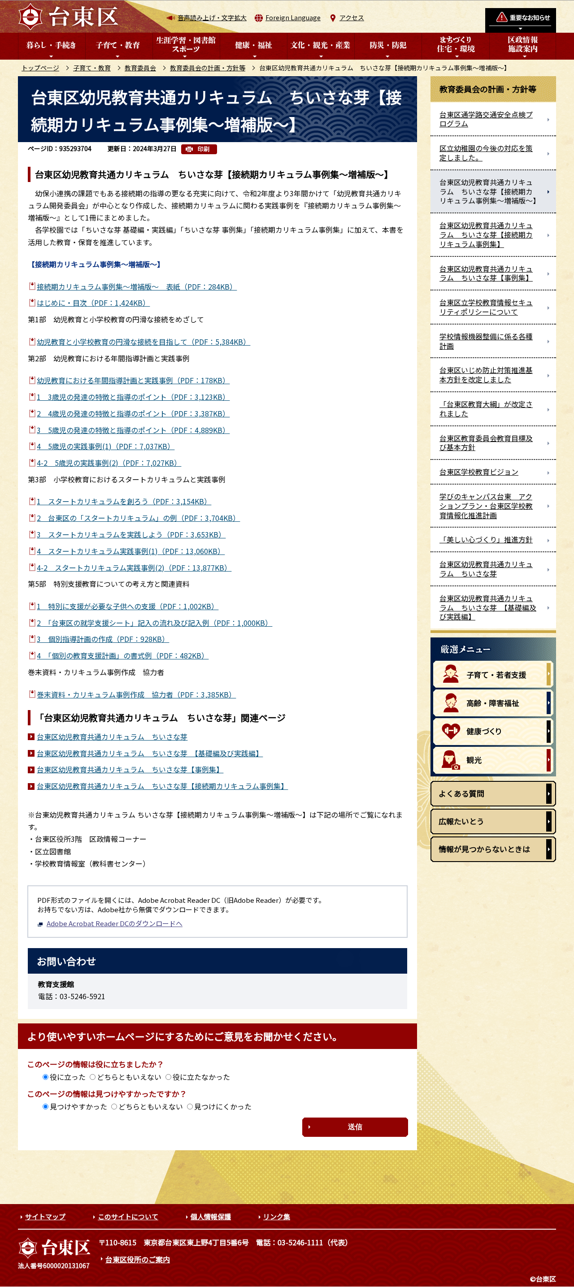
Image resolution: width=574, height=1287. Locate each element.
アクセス (351, 17)
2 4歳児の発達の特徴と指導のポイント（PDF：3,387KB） (133, 413)
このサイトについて (128, 1216)
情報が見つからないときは (484, 848)
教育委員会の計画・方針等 (207, 67)
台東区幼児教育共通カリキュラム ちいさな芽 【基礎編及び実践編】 (150, 753)
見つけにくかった (223, 1106)
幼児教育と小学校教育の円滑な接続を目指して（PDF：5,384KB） (143, 341)
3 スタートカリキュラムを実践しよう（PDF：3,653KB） (131, 534)
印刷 (203, 149)
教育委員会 (140, 67)
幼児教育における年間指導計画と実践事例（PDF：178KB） (133, 380)
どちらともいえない (129, 1076)
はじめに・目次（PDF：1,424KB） (93, 302)
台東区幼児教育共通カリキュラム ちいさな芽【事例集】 (130, 769)
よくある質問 (461, 793)
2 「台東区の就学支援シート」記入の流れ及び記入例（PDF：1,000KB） (154, 622)
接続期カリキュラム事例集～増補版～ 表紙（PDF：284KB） (137, 286)
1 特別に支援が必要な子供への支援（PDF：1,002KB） (127, 606)
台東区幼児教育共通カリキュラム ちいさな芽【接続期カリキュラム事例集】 (162, 785)
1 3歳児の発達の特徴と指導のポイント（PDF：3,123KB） (133, 396)
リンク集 (276, 1216)
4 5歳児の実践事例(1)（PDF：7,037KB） (105, 446)
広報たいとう (461, 821)
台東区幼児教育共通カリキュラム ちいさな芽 (112, 736)
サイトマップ (45, 1216)
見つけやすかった (78, 1106)
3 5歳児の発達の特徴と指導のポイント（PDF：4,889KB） (133, 430)
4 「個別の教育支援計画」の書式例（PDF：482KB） (123, 655)
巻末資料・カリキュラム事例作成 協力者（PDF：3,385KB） (136, 694)
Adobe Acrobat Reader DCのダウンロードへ (115, 923)
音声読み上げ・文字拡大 (212, 17)
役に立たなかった (201, 1076)
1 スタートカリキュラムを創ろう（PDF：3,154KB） (124, 501)
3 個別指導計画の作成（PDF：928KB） (103, 638)
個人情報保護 (211, 1216)
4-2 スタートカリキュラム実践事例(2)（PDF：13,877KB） (134, 567)
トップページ (40, 67)
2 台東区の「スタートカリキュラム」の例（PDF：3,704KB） (138, 517)
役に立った (68, 1076)
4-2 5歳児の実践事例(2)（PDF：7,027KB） (109, 462)
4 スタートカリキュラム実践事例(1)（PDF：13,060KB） (131, 551)
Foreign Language (293, 17)
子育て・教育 (92, 67)
